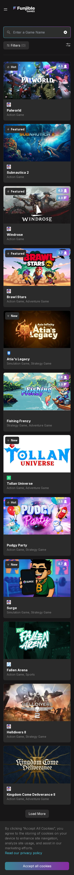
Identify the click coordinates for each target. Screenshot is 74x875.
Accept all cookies (37, 866)
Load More (37, 814)
